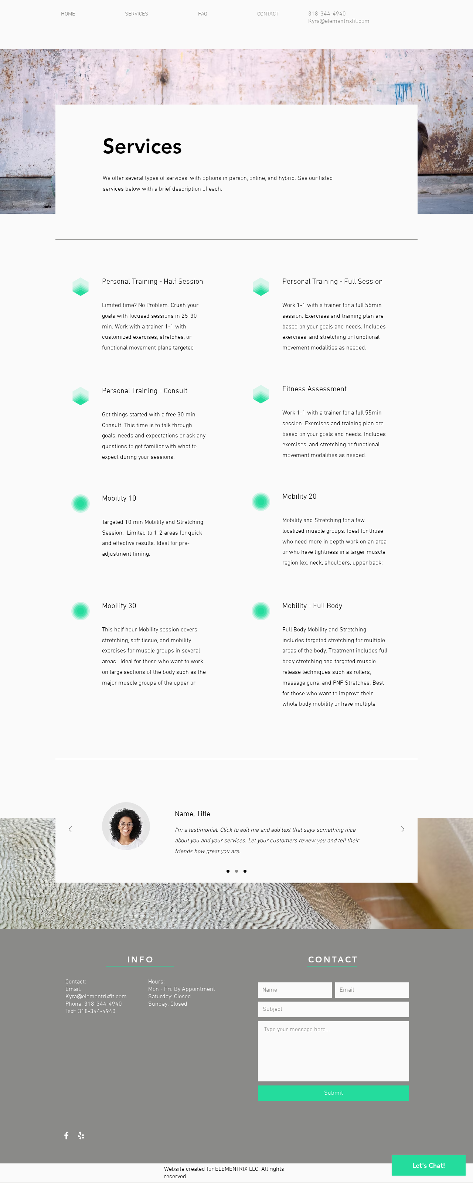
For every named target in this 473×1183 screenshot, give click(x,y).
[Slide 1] (228, 871)
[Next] (402, 829)
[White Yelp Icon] (81, 1136)
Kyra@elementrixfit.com (339, 21)
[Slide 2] (236, 871)
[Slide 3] (245, 871)
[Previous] (70, 829)
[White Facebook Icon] (66, 1136)
